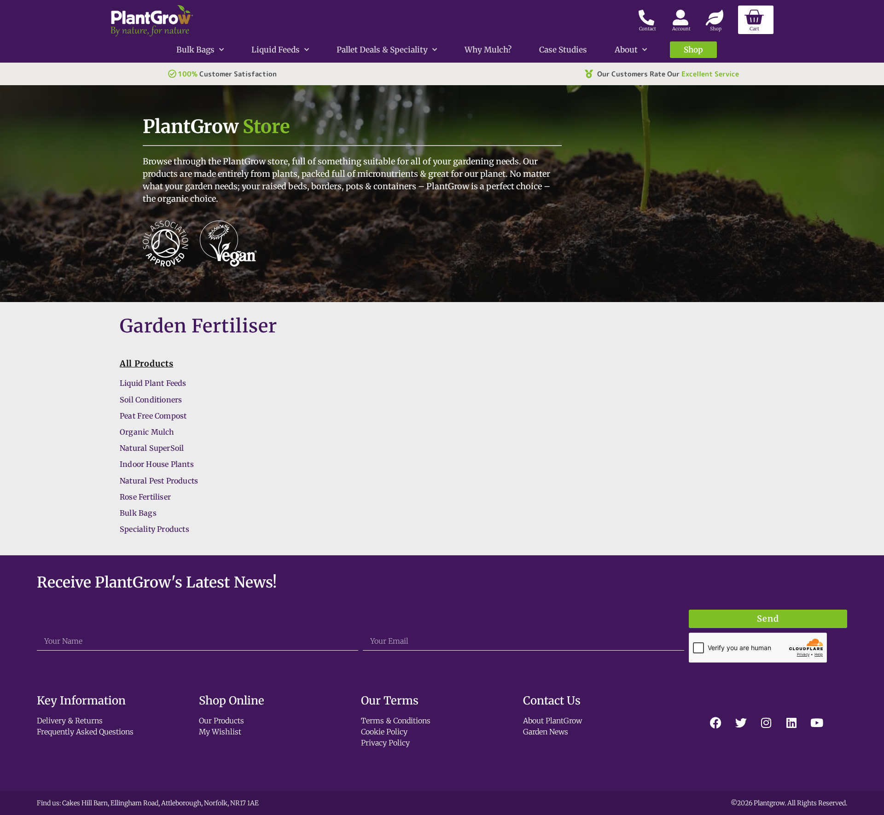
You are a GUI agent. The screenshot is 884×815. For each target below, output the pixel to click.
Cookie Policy (384, 731)
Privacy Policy (385, 742)
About (626, 50)
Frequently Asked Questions (85, 731)
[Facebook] (715, 722)
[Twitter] (740, 722)
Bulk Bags (195, 50)
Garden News (545, 731)
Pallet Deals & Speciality (382, 50)
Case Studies (563, 50)
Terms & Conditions (395, 720)
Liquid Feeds (275, 50)
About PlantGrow (552, 720)
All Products (146, 363)
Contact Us (552, 700)
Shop (693, 50)
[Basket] (756, 20)
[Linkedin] (791, 722)
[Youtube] (816, 722)
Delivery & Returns (70, 720)
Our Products (221, 720)
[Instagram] (766, 722)
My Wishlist (220, 731)
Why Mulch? (488, 50)
